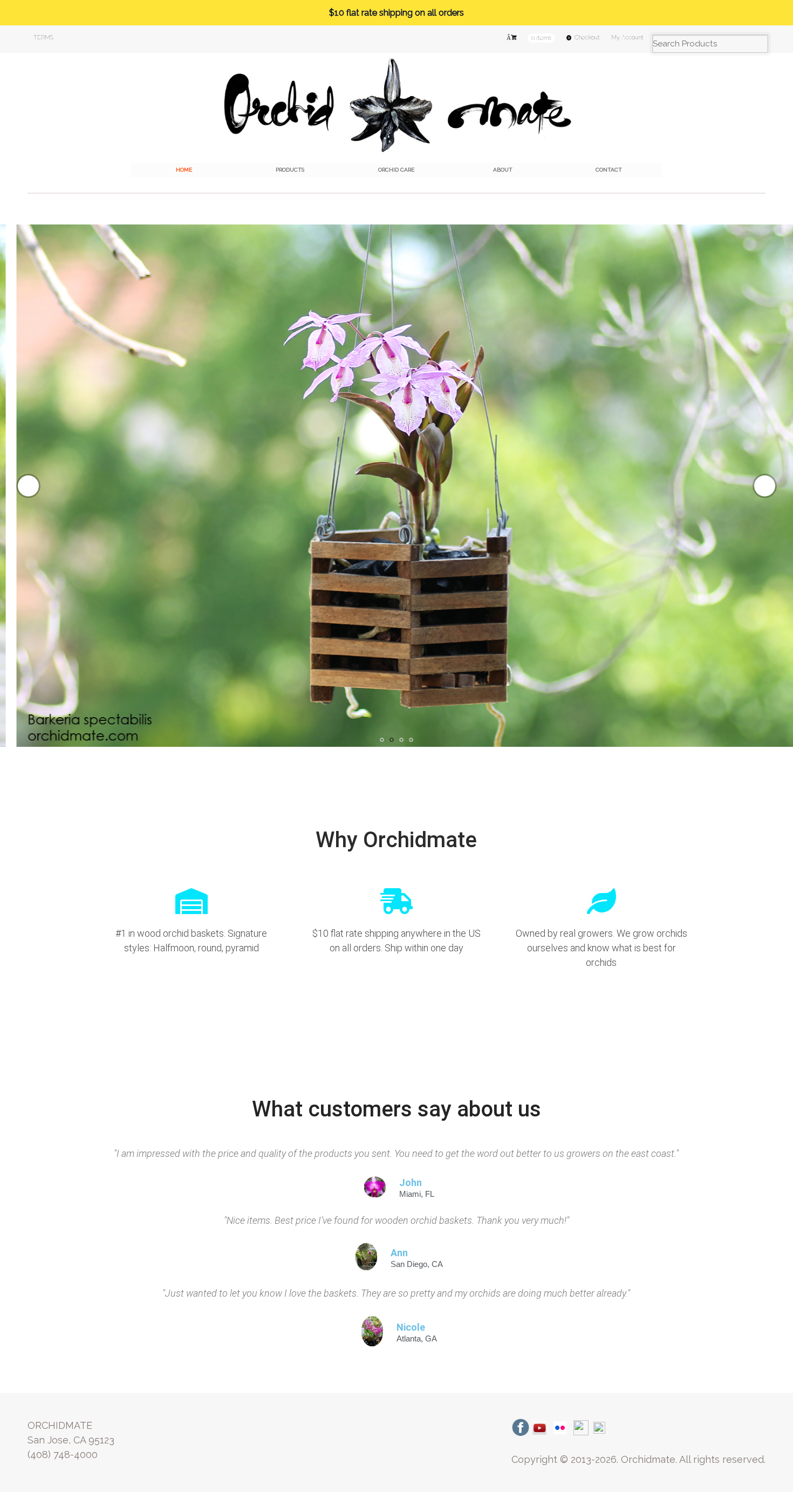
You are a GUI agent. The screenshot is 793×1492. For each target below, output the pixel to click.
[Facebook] (520, 1427)
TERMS (43, 37)
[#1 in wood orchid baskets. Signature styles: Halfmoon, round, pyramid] (191, 901)
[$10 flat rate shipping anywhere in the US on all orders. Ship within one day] (396, 901)
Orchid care (396, 170)
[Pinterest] (599, 1427)
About (502, 170)
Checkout (587, 37)
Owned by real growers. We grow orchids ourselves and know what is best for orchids (601, 948)
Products (290, 170)
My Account (627, 37)
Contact (609, 170)
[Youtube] (539, 1427)
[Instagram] (581, 1427)
